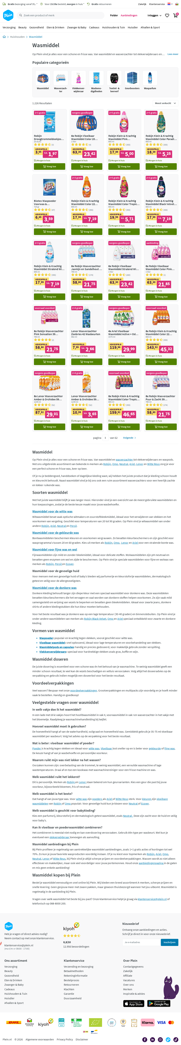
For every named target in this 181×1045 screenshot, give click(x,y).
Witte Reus (153, 464)
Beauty (22, 27)
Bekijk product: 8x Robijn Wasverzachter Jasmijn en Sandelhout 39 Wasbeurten (87, 270)
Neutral (123, 464)
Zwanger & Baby (76, 27)
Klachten (69, 989)
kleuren (147, 799)
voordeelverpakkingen (83, 690)
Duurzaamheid (72, 998)
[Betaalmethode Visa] (161, 1022)
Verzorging (9, 27)
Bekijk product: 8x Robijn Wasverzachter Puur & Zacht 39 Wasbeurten (161, 401)
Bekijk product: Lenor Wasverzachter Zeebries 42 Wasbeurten (87, 335)
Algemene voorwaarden (40, 1039)
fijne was (169, 748)
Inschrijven (170, 942)
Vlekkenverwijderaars (52, 651)
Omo (115, 464)
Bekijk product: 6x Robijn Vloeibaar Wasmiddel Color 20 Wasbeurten (87, 140)
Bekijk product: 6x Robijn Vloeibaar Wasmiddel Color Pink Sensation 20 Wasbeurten (161, 270)
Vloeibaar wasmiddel (52, 642)
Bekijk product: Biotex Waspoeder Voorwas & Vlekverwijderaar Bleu (49, 205)
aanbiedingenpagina (151, 863)
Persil (73, 526)
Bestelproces (71, 980)
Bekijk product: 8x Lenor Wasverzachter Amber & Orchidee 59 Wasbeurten (49, 401)
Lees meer (173, 54)
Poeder (37, 748)
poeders (97, 799)
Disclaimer (82, 1039)
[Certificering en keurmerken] (95, 1022)
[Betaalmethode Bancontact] (94, 1031)
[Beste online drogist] (123, 1022)
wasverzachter (124, 459)
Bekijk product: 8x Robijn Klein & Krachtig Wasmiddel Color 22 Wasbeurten (161, 335)
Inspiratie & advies (134, 993)
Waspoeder (46, 638)
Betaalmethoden (74, 971)
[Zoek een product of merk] (20, 15)
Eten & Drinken (55, 27)
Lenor (139, 464)
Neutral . (128, 815)
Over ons (128, 984)
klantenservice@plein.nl (152, 899)
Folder (114, 15)
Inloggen (153, 15)
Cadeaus (94, 27)
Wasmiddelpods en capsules (56, 647)
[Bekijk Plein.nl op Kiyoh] (46, 1022)
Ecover (70, 564)
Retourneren (71, 984)
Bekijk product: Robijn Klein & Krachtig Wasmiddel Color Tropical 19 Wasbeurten (124, 205)
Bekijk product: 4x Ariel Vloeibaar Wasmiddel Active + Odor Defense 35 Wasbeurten (124, 335)
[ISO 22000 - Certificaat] (112, 1022)
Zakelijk (142, 4)
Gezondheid (36, 27)
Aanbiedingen (129, 15)
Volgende (128, 437)
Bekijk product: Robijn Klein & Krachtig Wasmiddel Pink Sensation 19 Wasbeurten (124, 140)
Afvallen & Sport (150, 27)
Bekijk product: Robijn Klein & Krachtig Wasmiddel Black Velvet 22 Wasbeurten (161, 205)
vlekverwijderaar (59, 837)
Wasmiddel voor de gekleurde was (55, 533)
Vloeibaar (107, 748)
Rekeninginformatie (75, 975)
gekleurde (155, 748)
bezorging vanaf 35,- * (22, 4)
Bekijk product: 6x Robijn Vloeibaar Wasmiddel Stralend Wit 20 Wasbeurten (124, 270)
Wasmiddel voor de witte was (52, 511)
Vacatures (129, 980)
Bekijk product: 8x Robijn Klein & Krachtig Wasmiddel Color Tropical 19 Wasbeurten (124, 401)
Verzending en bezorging (78, 966)
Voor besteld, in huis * (64, 4)
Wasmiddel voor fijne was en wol (54, 549)
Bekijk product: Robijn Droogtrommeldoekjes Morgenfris (49, 140)
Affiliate (127, 975)
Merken (127, 989)
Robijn (107, 464)
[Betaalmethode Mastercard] (171, 1022)
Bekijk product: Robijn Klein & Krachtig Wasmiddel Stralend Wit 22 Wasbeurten (49, 270)
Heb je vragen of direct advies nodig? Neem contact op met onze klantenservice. (29, 936)
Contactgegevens (133, 966)
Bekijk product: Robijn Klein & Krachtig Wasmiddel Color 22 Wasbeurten (87, 205)
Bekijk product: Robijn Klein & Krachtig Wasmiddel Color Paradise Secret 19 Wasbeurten (161, 140)
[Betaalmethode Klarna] (148, 1022)
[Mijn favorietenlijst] (167, 15)
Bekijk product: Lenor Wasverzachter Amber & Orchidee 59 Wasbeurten (87, 401)
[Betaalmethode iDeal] (85, 1031)
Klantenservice (157, 4)
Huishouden (17, 36)
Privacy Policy (65, 1039)
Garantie (69, 993)
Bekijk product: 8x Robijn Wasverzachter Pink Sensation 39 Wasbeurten (49, 335)
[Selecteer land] (170, 4)
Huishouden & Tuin (113, 27)
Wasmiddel (35, 36)
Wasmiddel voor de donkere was (54, 588)
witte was (94, 748)
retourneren (102, 4)
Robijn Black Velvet (95, 618)
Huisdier (133, 27)
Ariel (132, 464)
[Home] (4, 36)
